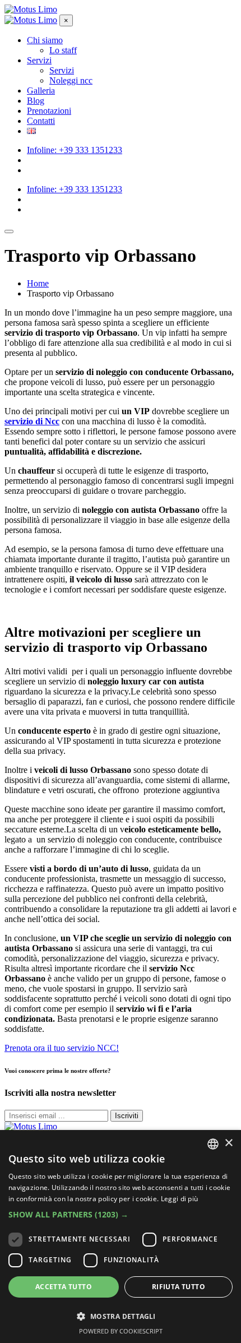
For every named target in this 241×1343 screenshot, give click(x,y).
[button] (120, 1214)
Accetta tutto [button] (63, 1286)
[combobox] (213, 1144)
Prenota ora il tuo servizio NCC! (61, 1048)
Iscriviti (126, 1116)
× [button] (228, 1143)
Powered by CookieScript (121, 1331)
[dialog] (120, 1236)
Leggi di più (179, 1198)
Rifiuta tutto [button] (178, 1286)
